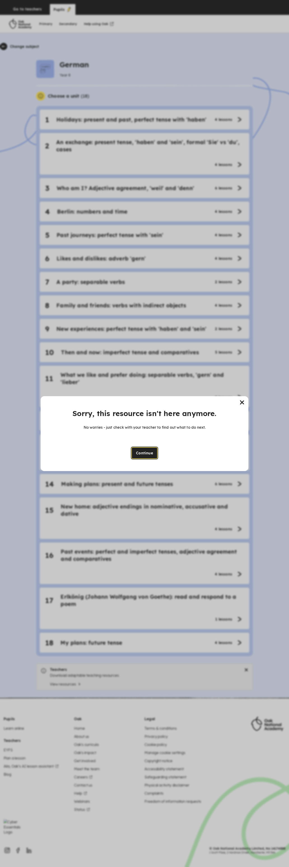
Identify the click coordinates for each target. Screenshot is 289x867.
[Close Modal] (242, 402)
